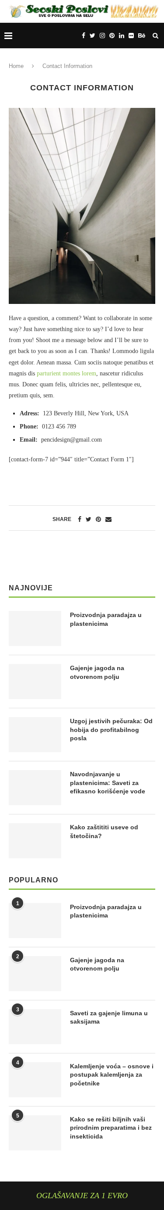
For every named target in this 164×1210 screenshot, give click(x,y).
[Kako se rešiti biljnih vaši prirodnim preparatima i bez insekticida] (35, 1132)
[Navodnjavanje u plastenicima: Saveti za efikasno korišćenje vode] (35, 787)
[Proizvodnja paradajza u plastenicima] (35, 628)
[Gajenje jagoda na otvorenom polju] (35, 681)
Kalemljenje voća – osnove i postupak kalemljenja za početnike (112, 1075)
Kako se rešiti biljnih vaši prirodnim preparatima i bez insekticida (111, 1128)
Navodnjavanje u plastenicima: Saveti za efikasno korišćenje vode (107, 783)
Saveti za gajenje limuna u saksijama (109, 1017)
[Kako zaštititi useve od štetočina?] (35, 840)
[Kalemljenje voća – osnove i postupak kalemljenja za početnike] (35, 1079)
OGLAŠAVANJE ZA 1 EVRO (82, 1195)
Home (16, 66)
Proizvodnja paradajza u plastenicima (106, 619)
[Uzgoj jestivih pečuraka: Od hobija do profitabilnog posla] (35, 734)
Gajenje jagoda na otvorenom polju (97, 672)
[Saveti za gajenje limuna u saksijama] (35, 1026)
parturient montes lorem (66, 373)
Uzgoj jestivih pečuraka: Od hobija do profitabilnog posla (111, 729)
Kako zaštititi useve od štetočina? (104, 831)
